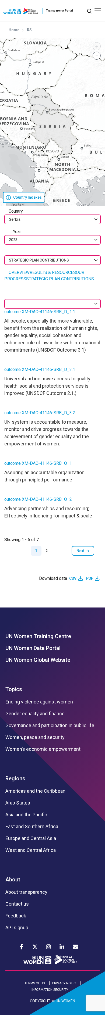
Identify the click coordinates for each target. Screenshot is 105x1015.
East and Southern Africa (31, 826)
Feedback (15, 916)
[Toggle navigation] (98, 11)
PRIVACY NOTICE (65, 983)
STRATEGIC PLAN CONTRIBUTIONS (60, 278)
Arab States (17, 803)
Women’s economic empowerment (42, 749)
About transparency (26, 892)
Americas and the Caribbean (35, 791)
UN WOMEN (65, 1001)
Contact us (17, 904)
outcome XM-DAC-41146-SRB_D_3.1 (39, 369)
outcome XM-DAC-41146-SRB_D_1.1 (39, 311)
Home (14, 30)
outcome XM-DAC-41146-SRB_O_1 (38, 463)
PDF (89, 578)
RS (29, 30)
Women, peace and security (35, 737)
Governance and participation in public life (49, 725)
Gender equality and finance (35, 714)
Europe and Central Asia (30, 838)
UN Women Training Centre (38, 636)
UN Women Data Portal (33, 648)
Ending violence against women (39, 702)
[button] (97, 46)
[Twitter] (35, 946)
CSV (72, 578)
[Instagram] (48, 946)
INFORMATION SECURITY (50, 990)
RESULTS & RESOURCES (53, 272)
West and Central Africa (30, 850)
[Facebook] (21, 946)
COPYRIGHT (40, 1001)
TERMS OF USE (35, 983)
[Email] (75, 946)
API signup (16, 928)
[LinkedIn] (62, 946)
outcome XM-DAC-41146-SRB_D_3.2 (39, 412)
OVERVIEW (19, 272)
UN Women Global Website (37, 660)
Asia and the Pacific (26, 815)
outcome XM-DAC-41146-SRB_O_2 (38, 499)
